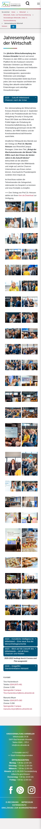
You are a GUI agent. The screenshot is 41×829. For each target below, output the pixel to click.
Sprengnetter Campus (12, 690)
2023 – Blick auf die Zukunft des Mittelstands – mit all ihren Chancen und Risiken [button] (19, 651)
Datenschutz (19, 805)
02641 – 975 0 (23, 742)
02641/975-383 (16, 700)
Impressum (27, 802)
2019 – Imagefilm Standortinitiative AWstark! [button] (17, 667)
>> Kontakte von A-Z (20, 753)
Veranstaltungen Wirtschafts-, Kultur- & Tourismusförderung (15, 19)
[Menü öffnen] (38, 4)
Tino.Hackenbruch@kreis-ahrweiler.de (18, 693)
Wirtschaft (22, 12)
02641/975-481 (16, 684)
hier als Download (26, 195)
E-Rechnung (12, 802)
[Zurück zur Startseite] (11, 4)
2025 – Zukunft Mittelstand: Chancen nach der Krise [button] (17, 99)
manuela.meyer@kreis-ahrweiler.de (17, 709)
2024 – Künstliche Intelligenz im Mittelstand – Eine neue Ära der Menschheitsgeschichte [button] (19, 641)
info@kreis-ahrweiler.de (20, 745)
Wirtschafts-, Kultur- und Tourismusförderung (17, 15)
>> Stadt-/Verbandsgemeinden (20, 755)
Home (13, 12)
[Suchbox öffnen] (28, 3)
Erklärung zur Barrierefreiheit (19, 808)
